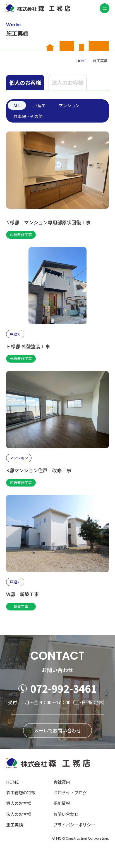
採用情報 (61, 803)
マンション (69, 105)
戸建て (39, 105)
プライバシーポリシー (74, 825)
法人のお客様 (67, 82)
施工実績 (14, 825)
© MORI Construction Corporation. (80, 838)
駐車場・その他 (28, 116)
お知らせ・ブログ (70, 792)
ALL (16, 105)
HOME (12, 782)
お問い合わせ (65, 814)
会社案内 (61, 782)
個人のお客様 (25, 82)
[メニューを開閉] (104, 8)
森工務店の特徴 (20, 792)
